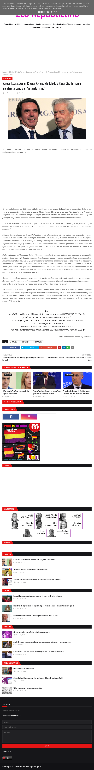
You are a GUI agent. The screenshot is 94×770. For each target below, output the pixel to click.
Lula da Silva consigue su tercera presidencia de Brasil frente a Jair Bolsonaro (37, 596)
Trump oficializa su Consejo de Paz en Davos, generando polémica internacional (47, 392)
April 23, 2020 (76, 329)
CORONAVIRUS (25, 342)
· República (39, 24)
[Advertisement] (47, 51)
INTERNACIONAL (13, 72)
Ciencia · (70, 24)
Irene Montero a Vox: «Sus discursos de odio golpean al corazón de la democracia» (39, 651)
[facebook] (11, 417)
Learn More (43, 12)
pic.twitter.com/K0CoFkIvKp (60, 326)
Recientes (7, 554)
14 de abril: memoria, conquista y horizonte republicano (30, 569)
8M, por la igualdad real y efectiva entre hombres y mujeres (31, 632)
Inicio (4, 72)
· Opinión (48, 24)
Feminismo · (47, 27)
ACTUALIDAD (13, 342)
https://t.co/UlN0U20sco (36, 326)
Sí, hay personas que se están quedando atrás (27, 688)
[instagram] (29, 417)
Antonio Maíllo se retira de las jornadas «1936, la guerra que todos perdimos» (37, 579)
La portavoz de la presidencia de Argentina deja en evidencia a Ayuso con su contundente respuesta (43, 606)
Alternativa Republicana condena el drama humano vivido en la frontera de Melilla (38, 678)
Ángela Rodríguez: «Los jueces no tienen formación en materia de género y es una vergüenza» (42, 642)
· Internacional (28, 24)
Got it (54, 12)
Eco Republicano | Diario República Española (28, 767)
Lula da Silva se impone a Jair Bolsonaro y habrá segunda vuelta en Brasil (35, 615)
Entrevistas (57, 27)
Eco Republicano (10, 93)
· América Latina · (59, 24)
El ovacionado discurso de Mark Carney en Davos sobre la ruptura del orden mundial (76, 392)
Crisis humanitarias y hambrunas (23, 668)
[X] (47, 417)
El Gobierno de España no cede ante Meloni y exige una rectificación (16, 392)
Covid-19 (7, 24)
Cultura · (78, 24)
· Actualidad (16, 24)
